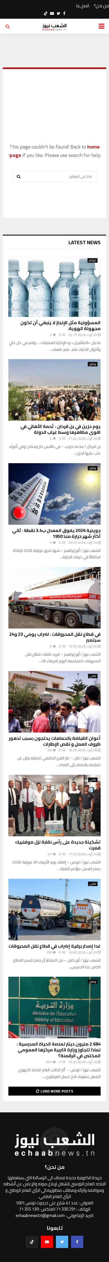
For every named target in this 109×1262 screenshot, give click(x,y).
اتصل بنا (82, 6)
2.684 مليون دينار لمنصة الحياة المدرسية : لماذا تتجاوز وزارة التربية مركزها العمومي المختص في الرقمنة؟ (59, 1050)
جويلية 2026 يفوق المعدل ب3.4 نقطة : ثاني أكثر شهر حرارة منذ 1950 (56, 533)
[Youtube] (47, 1242)
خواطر (92, 260)
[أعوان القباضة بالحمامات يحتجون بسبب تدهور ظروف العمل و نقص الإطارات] (54, 702)
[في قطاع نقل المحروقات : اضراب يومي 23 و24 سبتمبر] (54, 597)
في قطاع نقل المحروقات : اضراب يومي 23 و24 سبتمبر (55, 637)
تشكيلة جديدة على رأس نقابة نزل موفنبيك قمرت (58, 845)
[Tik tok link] (45, 13)
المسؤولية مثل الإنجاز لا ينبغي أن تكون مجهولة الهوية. (60, 325)
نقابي (92, 572)
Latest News (84, 242)
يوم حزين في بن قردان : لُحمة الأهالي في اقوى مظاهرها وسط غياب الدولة (60, 429)
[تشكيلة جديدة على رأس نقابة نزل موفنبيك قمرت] (54, 805)
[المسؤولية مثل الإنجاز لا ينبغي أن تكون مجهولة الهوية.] (54, 286)
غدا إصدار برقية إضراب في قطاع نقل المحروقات (54, 946)
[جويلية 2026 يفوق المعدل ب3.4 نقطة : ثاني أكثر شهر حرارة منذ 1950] (54, 494)
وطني (92, 364)
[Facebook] (77, 1242)
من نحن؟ (101, 6)
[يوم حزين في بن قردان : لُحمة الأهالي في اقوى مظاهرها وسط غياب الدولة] (54, 390)
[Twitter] (62, 1242)
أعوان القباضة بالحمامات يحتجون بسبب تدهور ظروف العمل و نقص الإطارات (55, 741)
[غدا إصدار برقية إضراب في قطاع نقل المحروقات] (54, 909)
